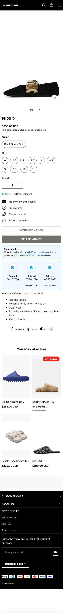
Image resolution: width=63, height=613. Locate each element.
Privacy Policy (9, 517)
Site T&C (6, 523)
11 (33, 169)
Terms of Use (9, 530)
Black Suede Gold (14, 144)
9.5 (14, 169)
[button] (59, 5)
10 (24, 169)
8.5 (51, 160)
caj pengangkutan (16, 130)
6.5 (14, 160)
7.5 (32, 160)
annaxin (11, 584)
